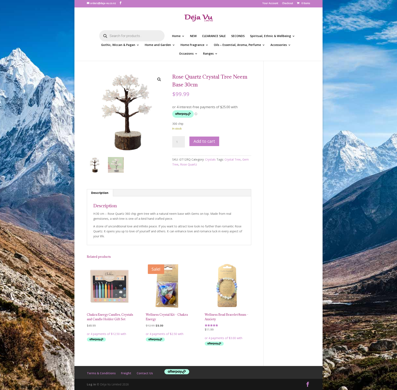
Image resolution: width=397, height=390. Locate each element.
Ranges (208, 53)
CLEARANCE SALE (214, 36)
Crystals (210, 159)
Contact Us (145, 373)
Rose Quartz (188, 164)
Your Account (270, 3)
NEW (193, 36)
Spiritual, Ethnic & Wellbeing (270, 36)
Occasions (186, 53)
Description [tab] (99, 193)
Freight (126, 373)
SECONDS (238, 36)
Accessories (278, 45)
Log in (91, 384)
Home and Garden (158, 45)
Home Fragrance (192, 45)
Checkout (287, 3)
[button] (159, 79)
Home (176, 36)
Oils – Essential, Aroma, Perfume (237, 45)
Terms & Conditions (101, 373)
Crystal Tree (233, 159)
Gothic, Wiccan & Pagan (118, 45)
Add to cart (204, 141)
